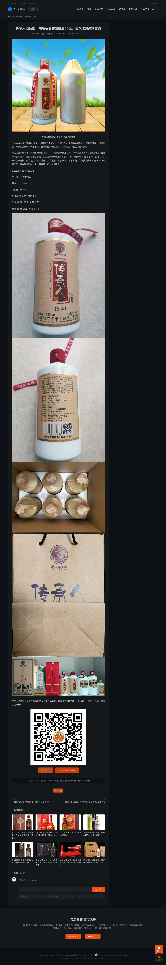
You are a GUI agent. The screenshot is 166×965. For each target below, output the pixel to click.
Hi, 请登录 (12, 3)
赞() (80, 33)
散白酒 (122, 9)
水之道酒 (132, 9)
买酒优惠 (98, 9)
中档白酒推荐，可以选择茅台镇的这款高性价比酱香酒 (46, 862)
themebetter (69, 955)
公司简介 (73, 936)
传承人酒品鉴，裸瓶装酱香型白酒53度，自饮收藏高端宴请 (58, 28)
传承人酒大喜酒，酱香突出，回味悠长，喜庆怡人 (85, 802)
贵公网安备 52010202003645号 (109, 955)
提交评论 (98, 889)
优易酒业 (16, 9)
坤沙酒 (80, 9)
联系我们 (153, 3)
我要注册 (22, 3)
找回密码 (32, 3)
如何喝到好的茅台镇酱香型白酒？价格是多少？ (31, 802)
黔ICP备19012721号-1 (86, 955)
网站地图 (125, 955)
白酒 (89, 9)
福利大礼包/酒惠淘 (67, 770)
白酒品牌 (144, 9)
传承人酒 (110, 9)
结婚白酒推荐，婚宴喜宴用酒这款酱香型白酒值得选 (70, 862)
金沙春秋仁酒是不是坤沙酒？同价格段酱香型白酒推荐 (22, 835)
